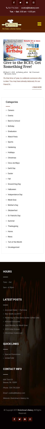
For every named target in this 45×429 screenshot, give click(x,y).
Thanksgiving (13, 226)
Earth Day (11, 168)
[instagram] (34, 2)
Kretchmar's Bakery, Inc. (20, 398)
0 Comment (35, 72)
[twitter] (20, 2)
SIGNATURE (9, 358)
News (10, 237)
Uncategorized (13, 247)
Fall (9, 179)
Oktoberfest (12, 210)
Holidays (11, 152)
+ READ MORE (37, 87)
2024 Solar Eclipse (12, 329)
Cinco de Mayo (14, 163)
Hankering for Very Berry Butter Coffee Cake (22, 318)
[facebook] (14, 2)
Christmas (12, 158)
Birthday (11, 126)
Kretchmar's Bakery (25, 410)
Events (9, 74)
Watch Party (13, 137)
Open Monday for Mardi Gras (16, 325)
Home (14, 74)
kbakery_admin (23, 72)
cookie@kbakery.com (30, 8)
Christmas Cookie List (13, 333)
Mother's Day (13, 205)
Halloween (12, 189)
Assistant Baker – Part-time (16, 310)
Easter (10, 173)
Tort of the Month (15, 242)
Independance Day (15, 194)
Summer (11, 221)
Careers (11, 110)
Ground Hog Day (14, 184)
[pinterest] (27, 2)
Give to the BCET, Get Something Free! (22, 64)
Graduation (12, 131)
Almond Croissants (12, 321)
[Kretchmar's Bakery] (11, 19)
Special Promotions (12, 354)
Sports (10, 142)
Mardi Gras (12, 200)
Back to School (14, 121)
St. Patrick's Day (14, 216)
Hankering (12, 147)
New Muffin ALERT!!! (13, 314)
